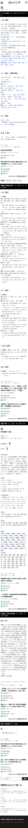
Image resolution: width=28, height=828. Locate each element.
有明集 (15, 279)
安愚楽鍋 (11, 124)
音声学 (4, 45)
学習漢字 (4, 81)
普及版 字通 (4, 423)
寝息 (19, 58)
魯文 (6, 124)
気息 (9, 62)
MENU (2, 2)
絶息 (21, 86)
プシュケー (9, 639)
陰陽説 (5, 661)
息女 (16, 99)
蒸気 (7, 39)
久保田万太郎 (12, 252)
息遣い (7, 64)
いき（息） (12, 371)
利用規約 (3, 819)
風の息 (18, 56)
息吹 (23, 62)
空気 (10, 24)
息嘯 (12, 137)
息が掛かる (20, 271)
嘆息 (10, 88)
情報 (15, 146)
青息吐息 (8, 56)
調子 (12, 33)
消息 (17, 90)
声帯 (10, 45)
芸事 (3, 37)
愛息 (20, 99)
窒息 (14, 88)
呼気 (24, 45)
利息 (9, 103)
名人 (17, 37)
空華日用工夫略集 (12, 335)
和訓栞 (20, 180)
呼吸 (17, 33)
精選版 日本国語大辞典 (7, 185)
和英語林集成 (12, 358)
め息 (11, 58)
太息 (6, 60)
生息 (21, 90)
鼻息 (23, 58)
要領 (7, 37)
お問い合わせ (21, 819)
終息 (20, 96)
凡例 (18, 146)
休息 (18, 94)
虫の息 (11, 60)
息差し (12, 64)
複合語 (22, 137)
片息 (23, 56)
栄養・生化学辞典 (5, 723)
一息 (2, 60)
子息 (2, 101)
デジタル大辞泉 (5, 13)
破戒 (4, 43)
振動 (14, 45)
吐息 (15, 58)
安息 (14, 94)
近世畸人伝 (9, 180)
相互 (22, 30)
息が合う (19, 245)
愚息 (24, 99)
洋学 (15, 122)
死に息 (5, 58)
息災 (16, 96)
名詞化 (4, 352)
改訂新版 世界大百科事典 (8, 613)
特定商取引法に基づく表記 (11, 819)
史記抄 (15, 180)
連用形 (25, 350)
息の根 (14, 62)
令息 (6, 101)
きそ (8, 137)
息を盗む (21, 254)
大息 (13, 56)
